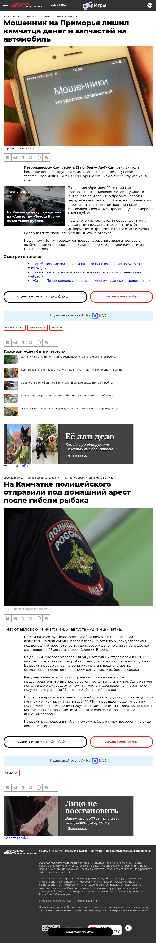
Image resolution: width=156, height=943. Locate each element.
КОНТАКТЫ (97, 851)
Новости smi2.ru (17, 466)
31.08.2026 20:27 (13, 477)
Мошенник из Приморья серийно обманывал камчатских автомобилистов (68, 395)
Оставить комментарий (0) (121, 296)
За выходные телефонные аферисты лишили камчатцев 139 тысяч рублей (67, 382)
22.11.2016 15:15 (12, 16)
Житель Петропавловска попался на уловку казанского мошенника (89, 281)
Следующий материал (80, 932)
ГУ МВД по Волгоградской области (26, 609)
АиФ (32, 148)
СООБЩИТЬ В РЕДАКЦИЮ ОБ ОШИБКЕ (128, 851)
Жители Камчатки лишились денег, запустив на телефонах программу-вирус (70, 408)
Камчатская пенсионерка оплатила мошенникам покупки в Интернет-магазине (71, 369)
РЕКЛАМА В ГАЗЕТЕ (76, 851)
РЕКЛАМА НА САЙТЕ (50, 851)
